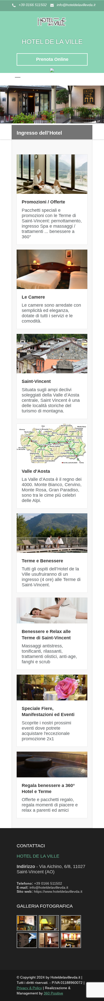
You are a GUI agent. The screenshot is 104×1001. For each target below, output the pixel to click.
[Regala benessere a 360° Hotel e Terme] (52, 764)
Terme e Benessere (42, 560)
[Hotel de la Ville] (52, 31)
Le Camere (33, 297)
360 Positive (53, 993)
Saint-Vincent (36, 381)
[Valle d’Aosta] (52, 443)
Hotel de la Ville (52, 41)
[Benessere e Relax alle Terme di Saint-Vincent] (52, 610)
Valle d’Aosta (36, 471)
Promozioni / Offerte (43, 201)
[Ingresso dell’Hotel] (52, 104)
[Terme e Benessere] (52, 533)
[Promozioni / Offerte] (52, 174)
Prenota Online (52, 59)
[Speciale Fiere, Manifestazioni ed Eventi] (52, 687)
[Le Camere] (52, 269)
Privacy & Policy (29, 988)
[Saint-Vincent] (52, 353)
